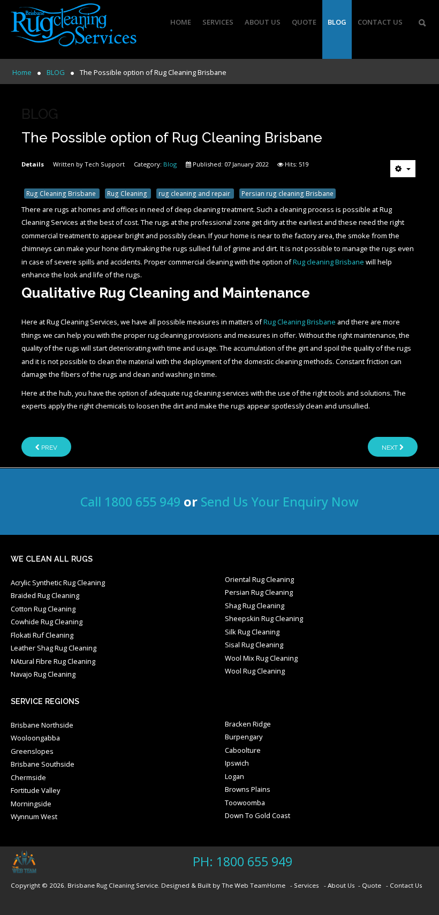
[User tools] (402, 168)
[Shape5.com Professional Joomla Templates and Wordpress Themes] (33, 862)
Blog (170, 164)
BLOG (337, 22)
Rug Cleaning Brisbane (61, 193)
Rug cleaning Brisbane (328, 262)
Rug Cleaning (128, 193)
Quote (304, 22)
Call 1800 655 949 (130, 501)
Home (180, 22)
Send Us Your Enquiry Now (280, 501)
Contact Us (380, 22)
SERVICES (217, 22)
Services (306, 885)
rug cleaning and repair (195, 193)
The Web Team (244, 885)
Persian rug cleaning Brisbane (287, 193)
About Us (263, 22)
